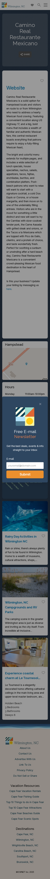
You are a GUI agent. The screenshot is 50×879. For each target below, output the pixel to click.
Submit (25, 474)
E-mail (10, 458)
